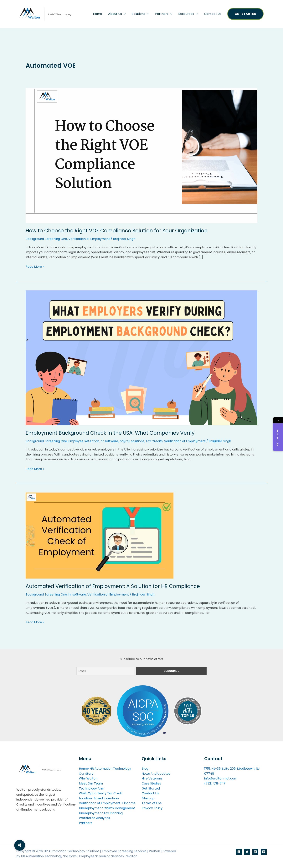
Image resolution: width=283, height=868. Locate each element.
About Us (115, 14)
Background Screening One (46, 239)
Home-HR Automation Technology (105, 768)
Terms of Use (152, 803)
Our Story (86, 773)
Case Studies (151, 783)
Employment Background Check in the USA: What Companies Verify (110, 432)
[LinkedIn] (255, 852)
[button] (124, 14)
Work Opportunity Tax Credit (101, 793)
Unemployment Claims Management (107, 808)
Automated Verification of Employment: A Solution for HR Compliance (113, 586)
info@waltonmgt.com (220, 778)
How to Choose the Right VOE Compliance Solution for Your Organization (117, 230)
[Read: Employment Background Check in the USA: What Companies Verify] (141, 357)
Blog (145, 768)
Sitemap (148, 798)
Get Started (245, 14)
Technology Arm (91, 788)
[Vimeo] (264, 852)
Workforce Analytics (94, 818)
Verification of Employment (89, 239)
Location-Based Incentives (99, 798)
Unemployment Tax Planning (101, 813)
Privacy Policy (152, 808)
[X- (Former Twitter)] (247, 852)
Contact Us (212, 14)
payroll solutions (132, 441)
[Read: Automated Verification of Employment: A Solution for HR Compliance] (99, 535)
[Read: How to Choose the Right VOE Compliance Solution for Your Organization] (141, 155)
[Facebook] (239, 852)
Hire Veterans (152, 778)
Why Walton (88, 778)
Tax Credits (154, 441)
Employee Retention (83, 441)
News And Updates (156, 773)
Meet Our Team (91, 783)
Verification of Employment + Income (107, 803)
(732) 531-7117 (214, 783)
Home (97, 14)
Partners (161, 14)
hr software (109, 441)
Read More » (35, 266)
